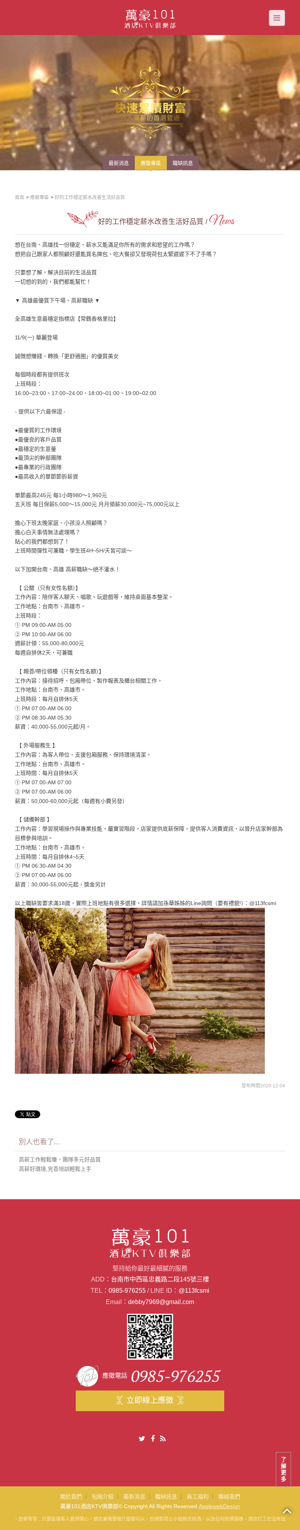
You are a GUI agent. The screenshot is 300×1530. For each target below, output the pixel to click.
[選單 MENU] (277, 18)
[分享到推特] (142, 1439)
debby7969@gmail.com (161, 1302)
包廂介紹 (103, 1496)
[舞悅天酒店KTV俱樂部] (150, 16)
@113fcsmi (194, 1290)
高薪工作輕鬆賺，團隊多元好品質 (60, 1159)
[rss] (163, 1439)
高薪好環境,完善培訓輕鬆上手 (55, 1169)
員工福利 (198, 1496)
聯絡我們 (229, 1496)
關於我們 (71, 1496)
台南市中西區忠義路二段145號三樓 (160, 1279)
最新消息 (134, 1496)
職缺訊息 (166, 1496)
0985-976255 (127, 1290)
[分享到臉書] (153, 1439)
